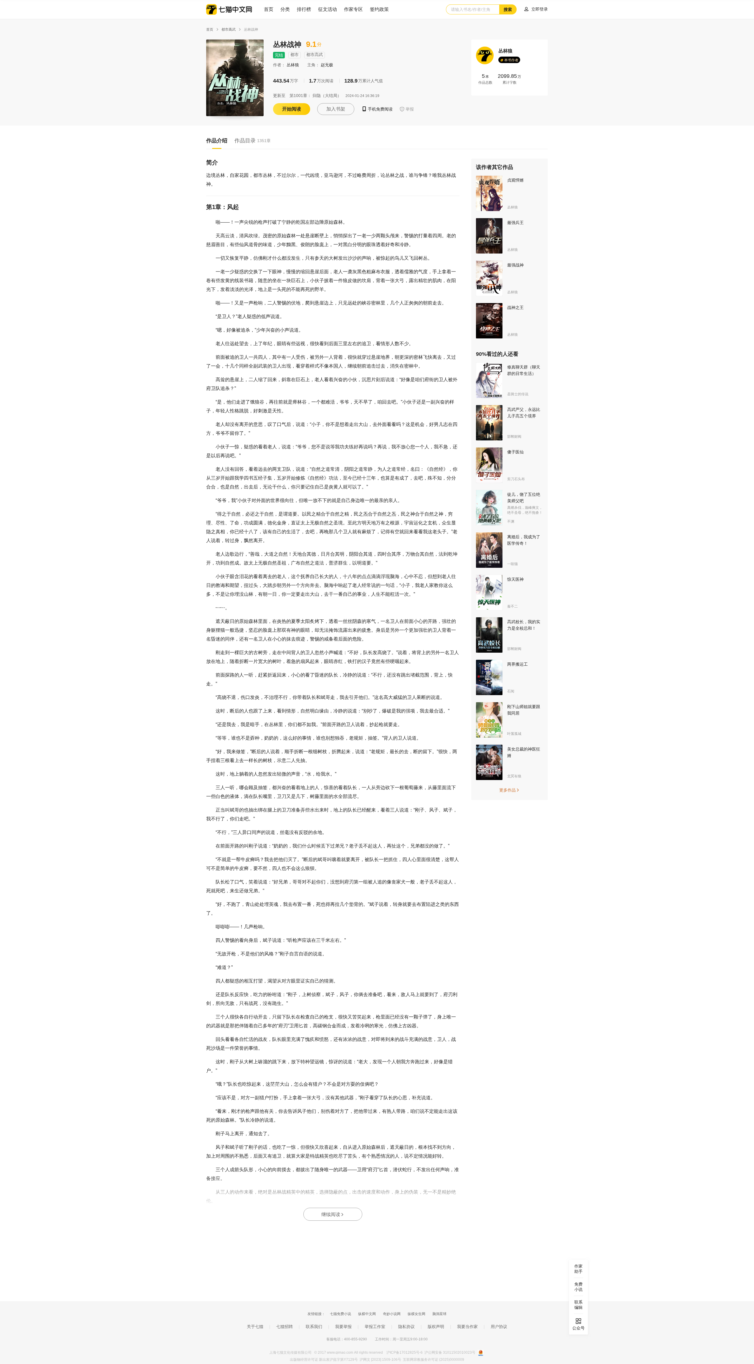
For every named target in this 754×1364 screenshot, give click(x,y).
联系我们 (314, 1326)
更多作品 (509, 790)
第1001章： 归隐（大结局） (315, 95)
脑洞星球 (439, 1314)
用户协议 (499, 1326)
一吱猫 (512, 564)
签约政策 (379, 9)
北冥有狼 (514, 776)
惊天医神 (515, 579)
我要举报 (343, 1326)
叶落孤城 (514, 734)
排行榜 (304, 9)
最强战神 (515, 265)
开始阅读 (291, 108)
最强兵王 (515, 222)
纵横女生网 (416, 1314)
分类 (285, 9)
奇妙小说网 (392, 1314)
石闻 (510, 691)
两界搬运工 (517, 664)
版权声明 (436, 1326)
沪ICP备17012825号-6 (405, 1352)
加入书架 (335, 108)
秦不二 (512, 606)
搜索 (508, 9)
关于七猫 (255, 1326)
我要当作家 (467, 1326)
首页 (268, 9)
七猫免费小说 (340, 1314)
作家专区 (353, 9)
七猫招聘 (284, 1326)
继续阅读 (332, 1214)
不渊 (510, 521)
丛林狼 (293, 64)
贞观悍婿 (515, 180)
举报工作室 (375, 1326)
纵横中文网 (367, 1314)
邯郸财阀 (514, 437)
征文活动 (327, 9)
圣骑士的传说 (517, 394)
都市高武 (228, 29)
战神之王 (515, 307)
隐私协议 (406, 1326)
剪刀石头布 (516, 479)
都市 (294, 54)
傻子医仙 (515, 452)
